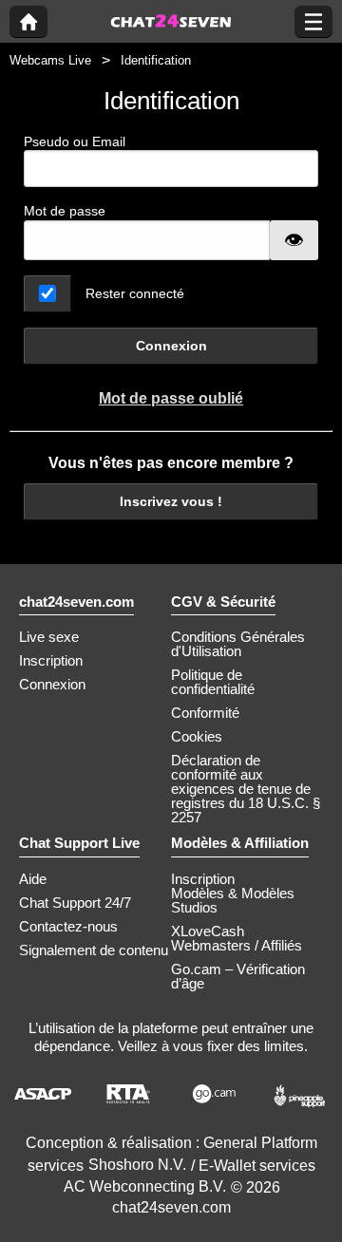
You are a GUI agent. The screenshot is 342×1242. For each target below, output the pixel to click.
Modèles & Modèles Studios (232, 900)
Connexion (171, 345)
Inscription (51, 660)
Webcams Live (50, 60)
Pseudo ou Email (74, 141)
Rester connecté (135, 293)
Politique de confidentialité (213, 682)
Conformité (205, 713)
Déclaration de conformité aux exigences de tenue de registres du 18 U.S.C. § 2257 (245, 788)
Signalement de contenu (93, 950)
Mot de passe (64, 210)
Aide (33, 879)
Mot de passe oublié (171, 398)
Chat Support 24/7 (75, 902)
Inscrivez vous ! (171, 501)
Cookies (196, 736)
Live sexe (49, 637)
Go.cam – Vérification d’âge (238, 976)
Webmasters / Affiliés (236, 945)
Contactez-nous (68, 926)
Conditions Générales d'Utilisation (238, 644)
